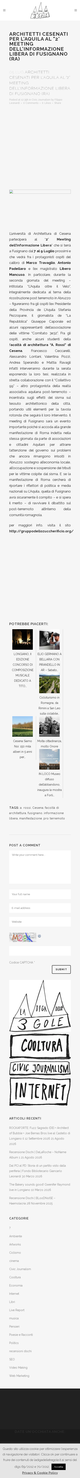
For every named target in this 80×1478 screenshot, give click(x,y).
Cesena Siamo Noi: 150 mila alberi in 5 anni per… (22, 749)
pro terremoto (54, 818)
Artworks (15, 1244)
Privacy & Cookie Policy (40, 1473)
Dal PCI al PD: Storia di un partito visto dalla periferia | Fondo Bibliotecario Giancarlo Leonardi (37, 1171)
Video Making (18, 1367)
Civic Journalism (41, 99)
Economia (16, 1285)
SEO (12, 1359)
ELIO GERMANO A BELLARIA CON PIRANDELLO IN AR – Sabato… (50, 662)
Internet (14, 1293)
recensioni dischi (20, 1351)
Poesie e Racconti (21, 1334)
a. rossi (25, 807)
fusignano (35, 813)
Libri (12, 1302)
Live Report (16, 1310)
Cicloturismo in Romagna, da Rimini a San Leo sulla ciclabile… (49, 705)
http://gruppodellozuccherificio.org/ (41, 531)
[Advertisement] (40, 146)
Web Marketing (19, 1375)
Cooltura (15, 1277)
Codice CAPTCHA (21, 962)
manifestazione (30, 818)
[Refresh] (39, 935)
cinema (14, 1261)
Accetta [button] (58, 1466)
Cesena (37, 807)
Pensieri (14, 1326)
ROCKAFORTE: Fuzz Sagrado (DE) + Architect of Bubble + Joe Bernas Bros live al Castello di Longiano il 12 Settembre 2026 (39, 1133)
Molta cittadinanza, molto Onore (49, 743)
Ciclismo (15, 1252)
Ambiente (15, 1236)
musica (14, 1318)
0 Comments (30, 103)
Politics (14, 1343)
